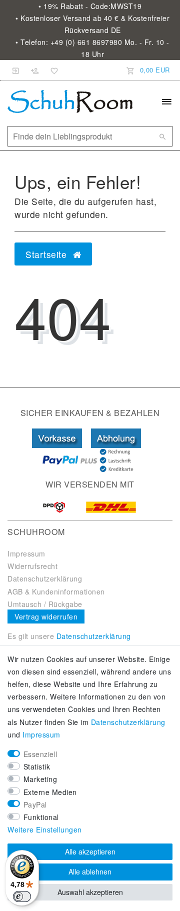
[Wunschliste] (52, 70)
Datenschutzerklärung (45, 579)
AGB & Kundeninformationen (56, 591)
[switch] (22, 896)
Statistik (37, 767)
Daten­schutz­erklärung (128, 722)
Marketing (41, 779)
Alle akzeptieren (90, 851)
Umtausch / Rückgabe (45, 604)
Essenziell (41, 754)
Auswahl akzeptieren (90, 892)
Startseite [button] (48, 254)
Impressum (27, 553)
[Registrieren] (35, 70)
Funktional (41, 817)
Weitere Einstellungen (45, 829)
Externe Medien (50, 792)
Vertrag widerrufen (46, 617)
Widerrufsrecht (33, 566)
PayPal (35, 805)
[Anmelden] (16, 70)
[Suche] (162, 136)
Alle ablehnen (90, 871)
